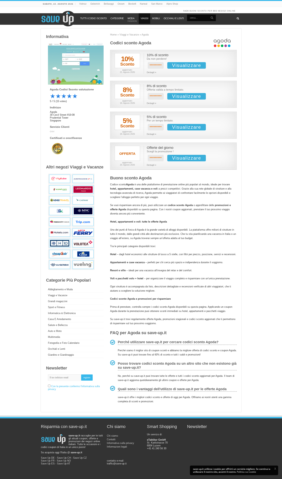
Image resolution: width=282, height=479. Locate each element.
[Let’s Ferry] (83, 232)
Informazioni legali (117, 446)
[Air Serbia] (60, 265)
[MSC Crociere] (83, 211)
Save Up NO (64, 460)
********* (156, 65)
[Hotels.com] (60, 232)
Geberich (95, 3)
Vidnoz (83, 3)
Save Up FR (47, 460)
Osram (121, 3)
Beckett (132, 3)
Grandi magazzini (57, 301)
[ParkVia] (60, 211)
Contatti (111, 439)
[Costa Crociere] (83, 254)
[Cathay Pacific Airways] (83, 200)
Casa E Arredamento (59, 319)
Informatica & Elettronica (62, 313)
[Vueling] (83, 265)
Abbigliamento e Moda (60, 289)
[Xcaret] (60, 189)
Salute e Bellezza (58, 325)
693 (215, 11)
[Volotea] (83, 243)
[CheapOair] (60, 254)
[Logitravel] (60, 200)
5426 (186, 11)
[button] (275, 469)
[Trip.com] (83, 222)
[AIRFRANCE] (83, 179)
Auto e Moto (55, 331)
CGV (52, 132)
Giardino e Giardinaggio (61, 354)
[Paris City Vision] (60, 222)
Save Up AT (63, 463)
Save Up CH (64, 457)
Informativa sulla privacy (120, 443)
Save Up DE (48, 457)
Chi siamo (112, 435)
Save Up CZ (80, 457)
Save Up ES (48, 463)
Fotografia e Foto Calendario (63, 342)
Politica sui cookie (246, 471)
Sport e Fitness (56, 307)
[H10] (60, 243)
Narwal (143, 3)
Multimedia (54, 337)
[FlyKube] (60, 179)
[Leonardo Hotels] (83, 189)
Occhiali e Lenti (56, 348)
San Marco (156, 3)
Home (113, 34)
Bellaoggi (109, 3)
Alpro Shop (172, 3)
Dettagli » (151, 72)
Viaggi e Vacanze (129, 34)
